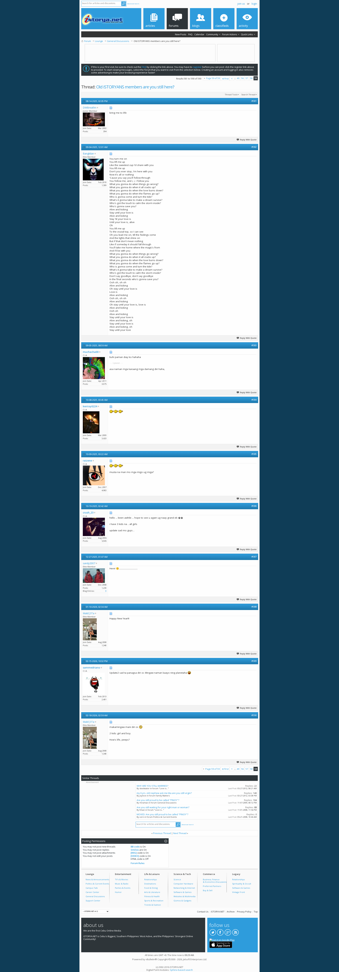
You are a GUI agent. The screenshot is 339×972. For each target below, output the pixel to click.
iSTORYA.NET (217, 911)
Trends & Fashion (152, 904)
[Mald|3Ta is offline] (90, 629)
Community (212, 34)
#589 (254, 661)
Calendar (199, 34)
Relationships (150, 879)
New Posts (180, 34)
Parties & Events (122, 888)
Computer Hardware (183, 883)
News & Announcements (97, 879)
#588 (254, 606)
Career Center (92, 892)
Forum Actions (229, 34)
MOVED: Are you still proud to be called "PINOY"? (162, 814)
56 (242, 78)
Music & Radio (121, 883)
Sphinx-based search (181, 969)
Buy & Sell (207, 890)
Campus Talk (92, 888)
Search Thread (248, 94)
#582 (254, 146)
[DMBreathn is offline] (94, 119)
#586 (254, 505)
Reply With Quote (248, 139)
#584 (254, 399)
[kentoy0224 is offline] (91, 422)
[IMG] (134, 852)
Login (254, 3)
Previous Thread (162, 833)
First (226, 78)
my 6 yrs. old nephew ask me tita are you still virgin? (164, 793)
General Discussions (95, 896)
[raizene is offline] (94, 475)
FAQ (190, 34)
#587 (254, 556)
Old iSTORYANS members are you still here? (135, 87)
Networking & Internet (184, 888)
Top (256, 911)
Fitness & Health (152, 896)
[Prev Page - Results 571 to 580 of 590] (232, 79)
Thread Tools (231, 94)
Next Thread (179, 833)
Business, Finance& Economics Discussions (215, 880)
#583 (254, 345)
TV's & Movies (121, 879)
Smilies (135, 849)
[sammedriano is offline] (94, 684)
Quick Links (247, 34)
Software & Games (182, 892)
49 (238, 78)
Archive (231, 911)
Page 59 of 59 (213, 78)
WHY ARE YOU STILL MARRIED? (152, 785)
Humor (118, 892)
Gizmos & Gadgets (182, 900)
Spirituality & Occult (241, 883)
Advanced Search (133, 4)
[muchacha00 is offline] (94, 368)
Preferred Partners (212, 886)
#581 (254, 101)
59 (255, 78)
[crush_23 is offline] (94, 527)
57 (247, 78)
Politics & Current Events (97, 883)
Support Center (93, 900)
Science (177, 879)
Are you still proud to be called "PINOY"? (158, 800)
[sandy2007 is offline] (94, 575)
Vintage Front (238, 892)
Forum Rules (137, 863)
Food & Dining (151, 888)
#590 (254, 715)
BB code (135, 846)
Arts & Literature (152, 892)
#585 (254, 454)
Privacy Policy (244, 911)
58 (251, 78)
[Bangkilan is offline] (93, 169)
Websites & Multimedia (184, 896)
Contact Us (203, 911)
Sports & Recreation (153, 900)
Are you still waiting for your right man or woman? (163, 807)
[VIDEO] (135, 856)
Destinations (150, 883)
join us (241, 3)
